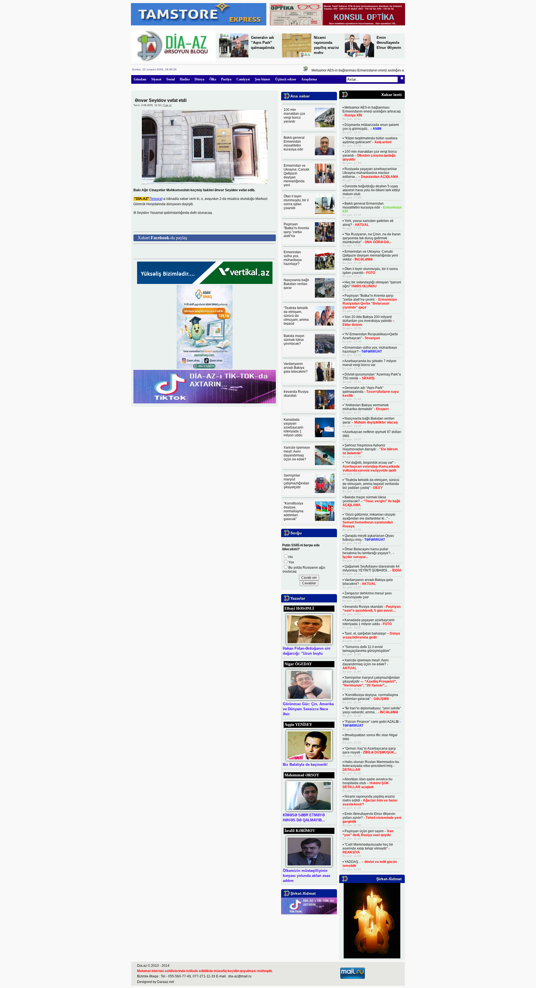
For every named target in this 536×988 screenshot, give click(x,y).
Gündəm (140, 79)
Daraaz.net (165, 982)
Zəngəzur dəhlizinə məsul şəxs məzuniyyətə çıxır (367, 595)
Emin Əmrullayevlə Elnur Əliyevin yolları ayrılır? (372, 818)
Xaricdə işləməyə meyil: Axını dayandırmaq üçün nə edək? (297, 453)
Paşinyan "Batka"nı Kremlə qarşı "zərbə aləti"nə (296, 230)
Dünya (199, 79)
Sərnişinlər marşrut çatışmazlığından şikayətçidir (296, 481)
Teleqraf (156, 199)
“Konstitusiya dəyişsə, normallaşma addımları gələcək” (293, 511)
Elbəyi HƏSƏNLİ (299, 608)
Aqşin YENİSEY (298, 725)
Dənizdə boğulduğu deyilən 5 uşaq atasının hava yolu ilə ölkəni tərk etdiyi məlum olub (371, 190)
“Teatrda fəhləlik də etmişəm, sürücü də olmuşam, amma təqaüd (296, 316)
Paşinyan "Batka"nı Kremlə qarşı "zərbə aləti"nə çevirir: (370, 301)
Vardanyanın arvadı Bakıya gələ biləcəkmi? (296, 368)
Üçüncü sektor (285, 79)
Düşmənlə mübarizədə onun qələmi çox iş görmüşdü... (371, 127)
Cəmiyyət (243, 79)
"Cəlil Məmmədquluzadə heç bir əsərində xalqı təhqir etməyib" (368, 848)
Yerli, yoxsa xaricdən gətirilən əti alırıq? (368, 223)
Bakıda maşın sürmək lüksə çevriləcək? (294, 340)
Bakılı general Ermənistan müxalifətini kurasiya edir (294, 143)
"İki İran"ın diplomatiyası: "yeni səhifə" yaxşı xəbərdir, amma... (372, 710)
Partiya (226, 79)
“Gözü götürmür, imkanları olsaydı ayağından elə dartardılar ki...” (369, 520)
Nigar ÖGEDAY (298, 664)
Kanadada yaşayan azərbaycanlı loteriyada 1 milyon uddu (293, 427)
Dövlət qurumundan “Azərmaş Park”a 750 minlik (372, 376)
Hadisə (185, 79)
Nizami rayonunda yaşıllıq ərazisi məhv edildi (370, 800)
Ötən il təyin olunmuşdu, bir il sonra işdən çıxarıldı (296, 202)
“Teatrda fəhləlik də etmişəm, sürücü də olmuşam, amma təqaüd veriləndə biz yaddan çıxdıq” (371, 484)
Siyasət (156, 79)
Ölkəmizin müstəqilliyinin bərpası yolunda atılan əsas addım (306, 876)
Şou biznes (262, 79)
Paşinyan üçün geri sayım (368, 833)
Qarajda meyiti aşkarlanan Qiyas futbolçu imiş (368, 538)
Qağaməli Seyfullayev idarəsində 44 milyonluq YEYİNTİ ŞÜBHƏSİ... (372, 568)
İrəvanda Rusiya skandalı (296, 394)
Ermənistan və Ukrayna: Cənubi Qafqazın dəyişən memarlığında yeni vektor (370, 255)
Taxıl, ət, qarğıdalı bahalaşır (371, 635)
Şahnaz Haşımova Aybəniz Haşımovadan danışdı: (370, 449)
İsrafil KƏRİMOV (299, 831)
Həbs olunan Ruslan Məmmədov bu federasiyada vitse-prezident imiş (371, 766)
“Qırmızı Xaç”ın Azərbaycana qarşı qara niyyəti (370, 750)
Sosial (170, 79)
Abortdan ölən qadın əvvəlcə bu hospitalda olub (368, 783)
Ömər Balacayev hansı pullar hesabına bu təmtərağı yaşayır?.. (368, 553)
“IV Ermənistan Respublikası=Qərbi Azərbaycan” (370, 336)
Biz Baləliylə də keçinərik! (305, 764)
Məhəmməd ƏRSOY (301, 775)
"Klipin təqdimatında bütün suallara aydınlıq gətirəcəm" (370, 140)
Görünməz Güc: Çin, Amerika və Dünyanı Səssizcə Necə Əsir (308, 709)
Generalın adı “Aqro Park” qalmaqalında (262, 42)
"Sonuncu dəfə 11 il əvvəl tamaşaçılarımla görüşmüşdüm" (366, 649)
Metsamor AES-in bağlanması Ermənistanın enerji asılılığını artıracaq (352, 70)
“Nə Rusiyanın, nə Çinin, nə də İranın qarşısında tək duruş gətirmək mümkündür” (372, 238)
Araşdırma (309, 79)
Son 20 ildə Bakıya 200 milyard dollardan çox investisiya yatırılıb (368, 321)
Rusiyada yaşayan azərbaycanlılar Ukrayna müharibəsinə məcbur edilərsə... (370, 173)
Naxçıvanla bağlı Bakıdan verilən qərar (296, 284)
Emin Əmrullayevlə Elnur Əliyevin (389, 42)
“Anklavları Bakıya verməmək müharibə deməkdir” (366, 407)
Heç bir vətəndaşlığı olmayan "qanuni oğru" (372, 284)
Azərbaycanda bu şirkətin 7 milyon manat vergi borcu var (369, 363)
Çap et (167, 105)
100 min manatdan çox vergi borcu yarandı (294, 115)
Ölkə (212, 79)
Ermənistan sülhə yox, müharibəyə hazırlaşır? (293, 258)
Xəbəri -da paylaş (162, 237)
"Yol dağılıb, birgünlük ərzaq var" (371, 466)
